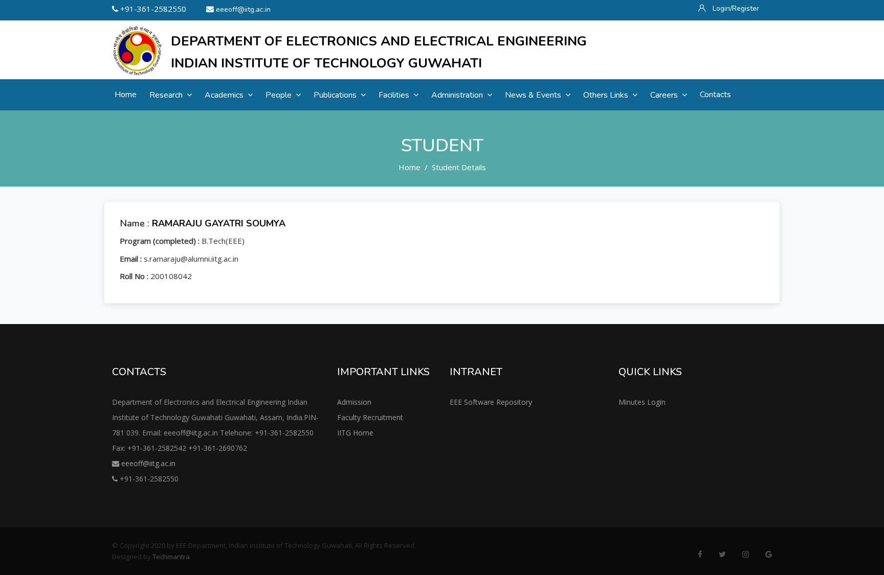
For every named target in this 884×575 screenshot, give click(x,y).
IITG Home (355, 433)
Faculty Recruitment (370, 417)
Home (410, 167)
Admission (354, 402)
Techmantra (171, 556)
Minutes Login (642, 402)
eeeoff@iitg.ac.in (243, 9)
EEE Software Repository (491, 402)
